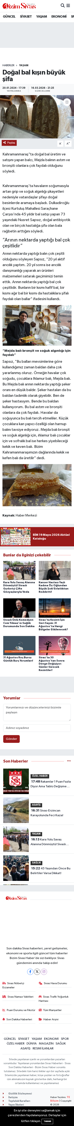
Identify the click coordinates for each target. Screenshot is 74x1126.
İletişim (13, 1097)
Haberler (8, 65)
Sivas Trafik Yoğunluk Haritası (54, 998)
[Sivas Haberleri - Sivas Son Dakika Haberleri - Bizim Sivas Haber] (19, 6)
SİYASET (26, 16)
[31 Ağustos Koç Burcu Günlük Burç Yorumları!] (19, 645)
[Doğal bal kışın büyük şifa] (37, 116)
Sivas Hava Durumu (55, 983)
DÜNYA (32, 1043)
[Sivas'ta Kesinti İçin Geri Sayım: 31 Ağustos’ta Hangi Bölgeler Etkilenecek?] (55, 608)
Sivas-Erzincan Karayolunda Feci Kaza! (47, 813)
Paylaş (11, 142)
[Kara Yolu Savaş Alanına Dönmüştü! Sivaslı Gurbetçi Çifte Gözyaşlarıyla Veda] (19, 570)
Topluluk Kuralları (19, 1101)
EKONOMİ (59, 16)
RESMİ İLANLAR (43, 1048)
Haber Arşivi (50, 1019)
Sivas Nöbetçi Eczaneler (13, 985)
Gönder (11, 739)
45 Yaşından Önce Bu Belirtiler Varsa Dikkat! (50, 871)
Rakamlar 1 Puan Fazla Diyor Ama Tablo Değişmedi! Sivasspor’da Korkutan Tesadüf (51, 784)
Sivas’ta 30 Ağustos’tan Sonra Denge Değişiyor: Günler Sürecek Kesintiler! (52, 664)
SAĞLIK (36, 863)
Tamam (47, 1121)
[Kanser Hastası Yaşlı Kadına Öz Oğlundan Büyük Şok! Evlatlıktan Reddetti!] (55, 570)
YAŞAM (41, 16)
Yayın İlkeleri (16, 1105)
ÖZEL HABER (40, 776)
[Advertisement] (51, 921)
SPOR (65, 1039)
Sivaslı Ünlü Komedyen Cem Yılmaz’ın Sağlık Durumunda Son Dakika (19, 623)
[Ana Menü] (68, 6)
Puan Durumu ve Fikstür (21, 1010)
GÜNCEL (9, 16)
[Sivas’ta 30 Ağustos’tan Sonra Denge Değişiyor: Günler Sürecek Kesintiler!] (55, 645)
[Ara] (63, 6)
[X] (37, 972)
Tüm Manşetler (52, 1010)
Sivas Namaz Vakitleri (20, 996)
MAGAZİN (46, 1043)
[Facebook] (30, 972)
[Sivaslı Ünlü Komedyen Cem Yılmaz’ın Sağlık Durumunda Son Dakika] (19, 608)
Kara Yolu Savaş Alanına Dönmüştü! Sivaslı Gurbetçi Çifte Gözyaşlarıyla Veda (51, 842)
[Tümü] (69, 761)
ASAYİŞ (36, 805)
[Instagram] (44, 972)
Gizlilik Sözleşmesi (20, 1094)
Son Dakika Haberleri (19, 1019)
